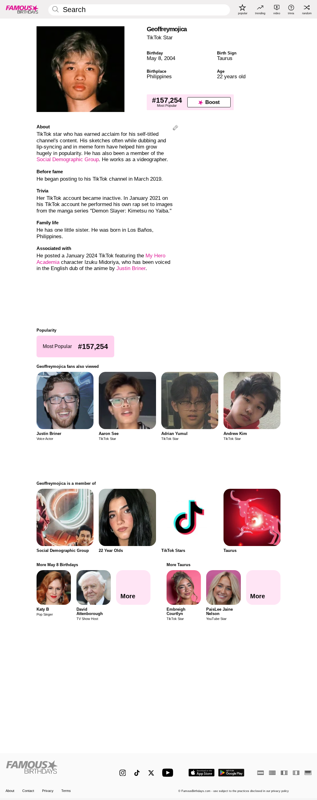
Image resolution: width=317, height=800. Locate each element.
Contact (28, 791)
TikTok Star (160, 38)
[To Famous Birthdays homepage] (22, 9)
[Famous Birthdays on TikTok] (137, 773)
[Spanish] (260, 773)
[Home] (53, 769)
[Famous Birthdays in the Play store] (231, 772)
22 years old (231, 77)
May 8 (154, 58)
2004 (169, 58)
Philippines (159, 77)
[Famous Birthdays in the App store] (202, 772)
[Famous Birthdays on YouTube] (169, 772)
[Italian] (296, 773)
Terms (66, 791)
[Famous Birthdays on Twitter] (151, 773)
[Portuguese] (272, 773)
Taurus (224, 58)
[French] (284, 773)
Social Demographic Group (68, 159)
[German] (308, 773)
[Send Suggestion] (175, 128)
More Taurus (178, 564)
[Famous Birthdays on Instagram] (122, 773)
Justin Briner (130, 268)
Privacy (48, 791)
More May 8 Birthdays (57, 564)
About (10, 791)
